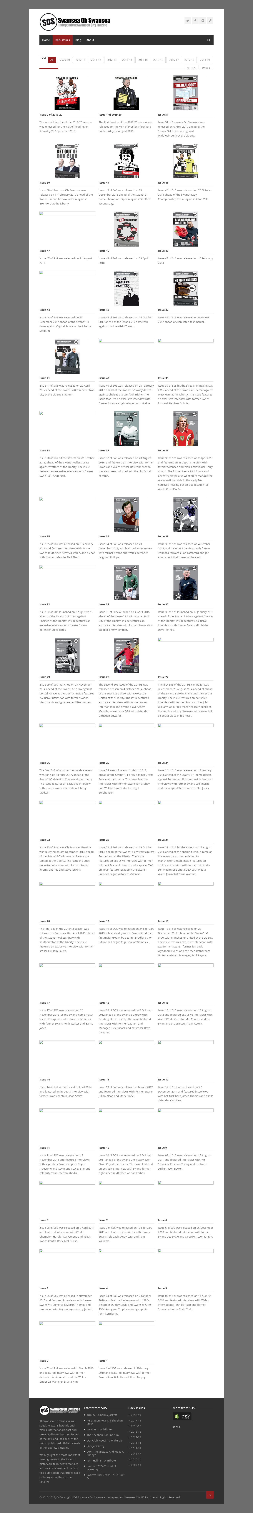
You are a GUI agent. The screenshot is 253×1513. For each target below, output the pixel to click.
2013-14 (127, 59)
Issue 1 (103, 1360)
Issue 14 (44, 1079)
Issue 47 (44, 250)
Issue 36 (163, 450)
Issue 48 (163, 182)
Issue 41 (44, 378)
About (90, 40)
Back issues (62, 40)
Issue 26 (44, 762)
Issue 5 (43, 1288)
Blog (78, 40)
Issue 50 (44, 182)
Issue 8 (43, 1220)
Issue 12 (163, 1079)
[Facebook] (195, 20)
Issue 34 (104, 536)
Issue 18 (163, 921)
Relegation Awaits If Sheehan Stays (105, 1422)
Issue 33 (163, 536)
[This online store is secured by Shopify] (193, 1416)
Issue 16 (104, 1002)
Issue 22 (104, 840)
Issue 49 (104, 182)
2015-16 (158, 59)
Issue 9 (162, 1147)
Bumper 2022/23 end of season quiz (101, 1467)
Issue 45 (163, 250)
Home (46, 40)
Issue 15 (163, 1002)
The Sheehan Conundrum (103, 1435)
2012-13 (111, 59)
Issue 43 (104, 310)
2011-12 (96, 59)
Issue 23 (44, 840)
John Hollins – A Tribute (101, 1460)
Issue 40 (104, 378)
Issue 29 (44, 677)
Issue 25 (104, 762)
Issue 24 (163, 762)
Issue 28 (104, 677)
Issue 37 (104, 450)
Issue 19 (104, 921)
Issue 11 (44, 1147)
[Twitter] (187, 20)
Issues (206, 68)
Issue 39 (163, 378)
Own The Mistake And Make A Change (105, 1453)
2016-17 (174, 59)
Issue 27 (163, 677)
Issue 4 (103, 1288)
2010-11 (80, 59)
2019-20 (191, 68)
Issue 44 (44, 310)
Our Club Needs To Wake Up (104, 1440)
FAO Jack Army (95, 1446)
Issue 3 (162, 1288)
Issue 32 (44, 604)
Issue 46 (104, 250)
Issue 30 (163, 604)
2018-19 (205, 59)
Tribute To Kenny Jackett (102, 1415)
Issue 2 (43, 1360)
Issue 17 (44, 1002)
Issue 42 (163, 310)
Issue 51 (163, 114)
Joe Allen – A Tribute (99, 1429)
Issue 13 (104, 1079)
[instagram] (202, 20)
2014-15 (143, 59)
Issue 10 (104, 1147)
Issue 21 (163, 840)
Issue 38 (44, 450)
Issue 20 (44, 921)
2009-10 (65, 59)
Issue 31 (104, 604)
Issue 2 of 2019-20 (50, 114)
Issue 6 (162, 1220)
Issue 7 (103, 1220)
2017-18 (189, 59)
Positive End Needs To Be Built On (105, 1476)
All (52, 59)
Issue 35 (44, 536)
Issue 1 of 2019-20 (110, 114)
